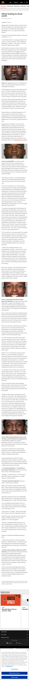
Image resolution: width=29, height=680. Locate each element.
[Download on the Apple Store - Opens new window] (9, 643)
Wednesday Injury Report (20, 140)
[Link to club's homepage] (3, 2)
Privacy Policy (9, 666)
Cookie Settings (14, 669)
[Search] (24, 2)
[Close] (27, 650)
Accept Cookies (14, 677)
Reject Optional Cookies (14, 673)
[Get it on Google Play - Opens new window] (19, 643)
